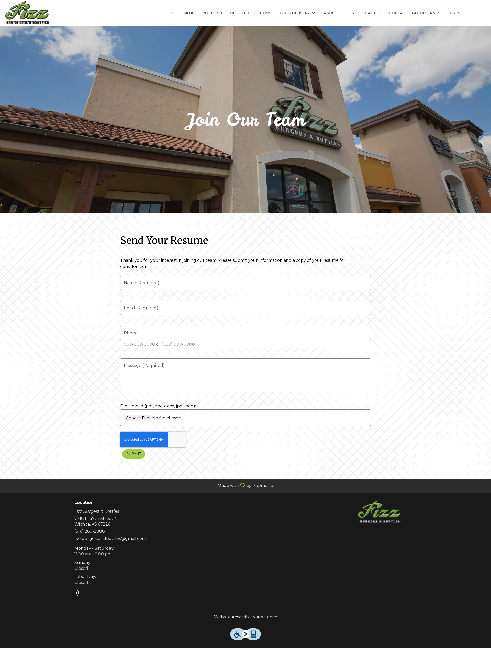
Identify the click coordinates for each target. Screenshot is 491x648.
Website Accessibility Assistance (245, 617)
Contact (398, 13)
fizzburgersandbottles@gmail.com (110, 538)
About (330, 13)
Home (170, 13)
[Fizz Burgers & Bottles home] (27, 12)
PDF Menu (212, 13)
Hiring (351, 13)
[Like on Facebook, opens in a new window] (77, 593)
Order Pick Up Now (250, 13)
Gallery (373, 13)
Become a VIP (425, 13)
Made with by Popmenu (138, 485)
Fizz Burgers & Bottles (380, 511)
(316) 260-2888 (89, 531)
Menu (189, 13)
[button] (297, 13)
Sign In (453, 13)
